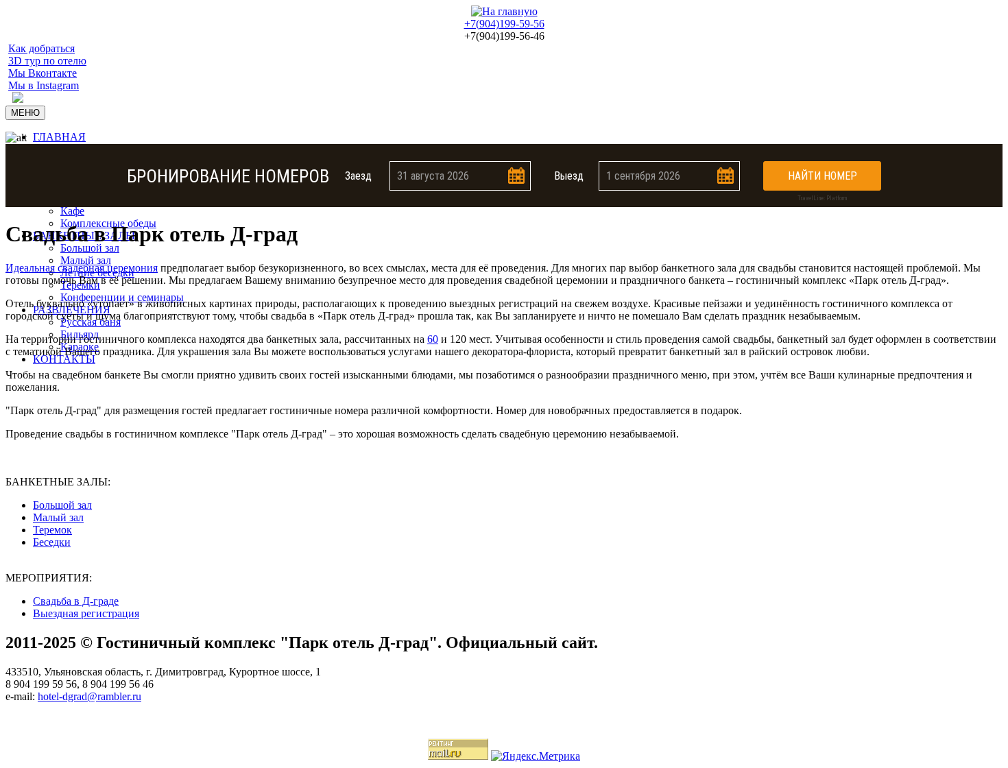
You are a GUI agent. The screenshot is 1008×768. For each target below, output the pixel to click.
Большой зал (89, 248)
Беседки (52, 542)
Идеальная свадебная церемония (81, 268)
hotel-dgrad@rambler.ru (89, 696)
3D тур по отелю (47, 61)
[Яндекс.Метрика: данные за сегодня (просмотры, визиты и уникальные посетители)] (535, 756)
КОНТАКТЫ (64, 359)
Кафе (72, 211)
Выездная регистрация (86, 613)
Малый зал (85, 260)
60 (432, 339)
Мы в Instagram (43, 85)
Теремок (52, 530)
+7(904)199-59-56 (504, 23)
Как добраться (41, 48)
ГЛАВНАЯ (59, 137)
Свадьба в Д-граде (76, 601)
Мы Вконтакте (42, 73)
